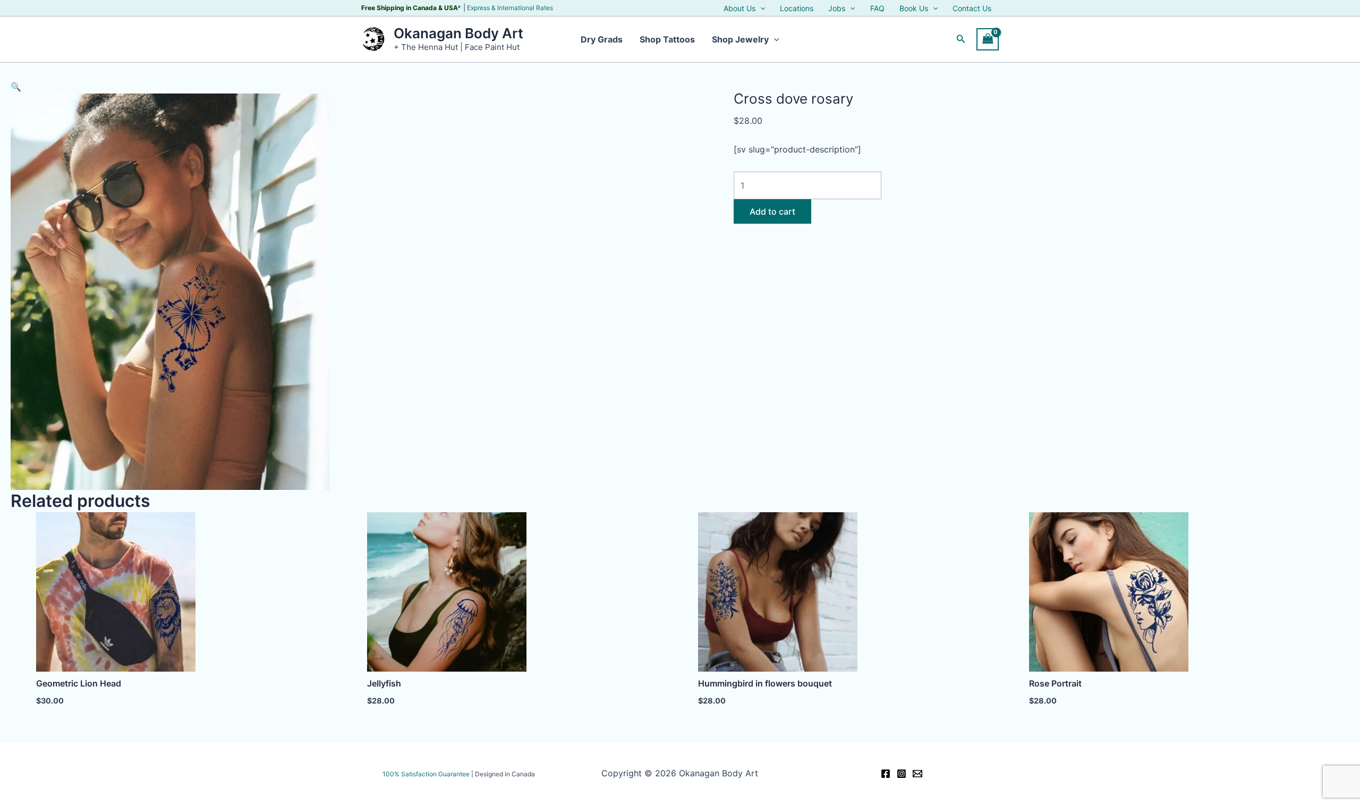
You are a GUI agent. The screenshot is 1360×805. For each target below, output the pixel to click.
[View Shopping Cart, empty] (987, 39)
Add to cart (772, 211)
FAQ (877, 8)
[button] (760, 8)
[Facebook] (885, 773)
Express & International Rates (510, 8)
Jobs (836, 8)
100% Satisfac (426, 774)
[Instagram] (901, 773)
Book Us (913, 8)
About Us (739, 8)
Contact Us (972, 8)
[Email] (917, 773)
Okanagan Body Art (458, 33)
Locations (796, 8)
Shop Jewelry (740, 39)
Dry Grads (602, 39)
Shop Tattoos (667, 39)
